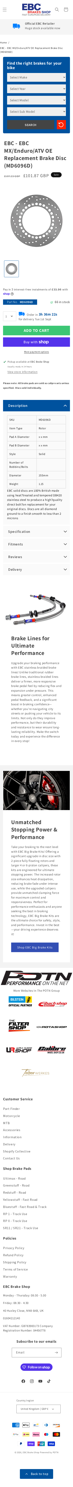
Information (12, 1137)
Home (3, 42)
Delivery (9, 1144)
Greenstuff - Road (16, 1185)
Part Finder (11, 1109)
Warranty (10, 1276)
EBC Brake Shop (31, 1452)
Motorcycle (11, 1116)
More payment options (36, 351)
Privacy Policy (13, 1248)
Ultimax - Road (14, 1178)
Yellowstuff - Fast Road (20, 1200)
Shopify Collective (17, 1151)
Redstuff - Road (14, 1192)
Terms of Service (15, 1269)
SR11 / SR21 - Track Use (20, 1228)
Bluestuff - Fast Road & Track (24, 1207)
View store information (23, 372)
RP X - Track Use (15, 1221)
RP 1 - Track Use (15, 1214)
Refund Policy (13, 1255)
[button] (5, 9)
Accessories (11, 1130)
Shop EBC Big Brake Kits (35, 947)
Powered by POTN (49, 1452)
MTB (6, 1123)
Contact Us (11, 1158)
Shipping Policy (15, 1262)
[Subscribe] (56, 1352)
